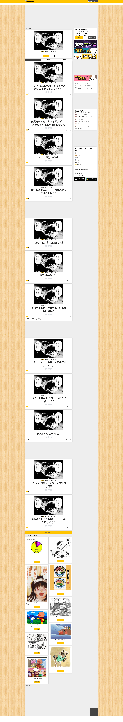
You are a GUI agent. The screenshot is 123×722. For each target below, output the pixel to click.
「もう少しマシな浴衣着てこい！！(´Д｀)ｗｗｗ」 (85, 116)
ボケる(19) (60, 670)
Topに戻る (94, 712)
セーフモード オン (79, 37)
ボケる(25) (60, 593)
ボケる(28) (60, 560)
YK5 (77, 152)
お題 (29, 685)
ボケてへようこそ (92, 37)
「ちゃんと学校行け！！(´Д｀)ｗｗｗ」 (84, 119)
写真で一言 (29, 53)
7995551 (33, 685)
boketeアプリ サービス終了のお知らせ (82, 83)
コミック (33, 318)
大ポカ (78, 159)
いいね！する (79, 172)
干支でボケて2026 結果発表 (80, 90)
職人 (89, 3)
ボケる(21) (37, 681)
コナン (28, 318)
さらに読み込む (48, 532)
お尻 (28, 604)
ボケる (52, 3)
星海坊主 (78, 155)
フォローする (79, 173)
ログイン (95, 1)
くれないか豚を (79, 160)
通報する (52, 55)
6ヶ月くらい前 (68, 130)
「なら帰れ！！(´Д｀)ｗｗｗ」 (82, 124)
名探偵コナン (36, 53)
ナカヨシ (78, 162)
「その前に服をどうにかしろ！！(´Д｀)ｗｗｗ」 (85, 126)
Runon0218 (79, 164)
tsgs (77, 153)
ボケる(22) (37, 629)
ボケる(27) (37, 607)
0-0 (77, 150)
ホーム (33, 3)
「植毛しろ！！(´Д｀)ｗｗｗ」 (82, 114)
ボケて (26, 685)
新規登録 (90, 1)
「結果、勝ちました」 (80, 128)
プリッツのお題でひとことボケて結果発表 (83, 85)
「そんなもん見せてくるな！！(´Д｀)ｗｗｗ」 (85, 112)
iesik (77, 157)
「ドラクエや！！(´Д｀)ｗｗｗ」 (82, 123)
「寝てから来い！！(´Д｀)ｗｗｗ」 (83, 121)
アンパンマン (29, 626)
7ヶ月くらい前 (68, 162)
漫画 (39, 318)
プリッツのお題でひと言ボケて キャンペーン (83, 88)
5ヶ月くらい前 (68, 94)
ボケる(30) (46, 55)
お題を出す (71, 3)
